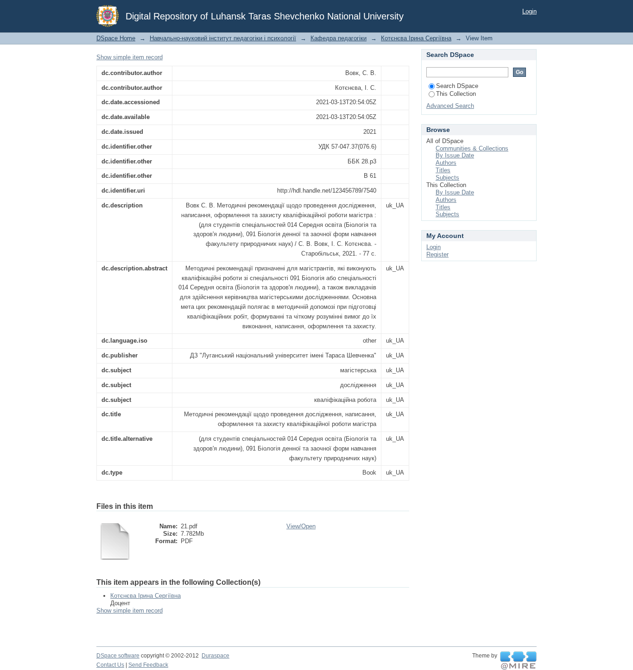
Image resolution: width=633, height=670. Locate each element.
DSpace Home (115, 38)
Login (529, 11)
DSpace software (117, 655)
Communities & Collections (472, 148)
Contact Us (110, 665)
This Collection (456, 93)
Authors (446, 162)
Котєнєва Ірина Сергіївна (416, 38)
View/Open (301, 526)
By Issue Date (455, 155)
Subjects (447, 177)
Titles (443, 170)
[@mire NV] (518, 660)
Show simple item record (129, 57)
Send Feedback (148, 665)
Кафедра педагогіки (338, 38)
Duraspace (215, 655)
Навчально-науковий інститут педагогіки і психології (223, 38)
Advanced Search (450, 105)
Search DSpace (457, 85)
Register (437, 254)
